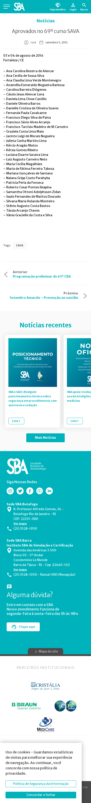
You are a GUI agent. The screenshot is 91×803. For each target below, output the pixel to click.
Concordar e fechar (41, 795)
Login (73, 9)
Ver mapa (20, 523)
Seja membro (58, 9)
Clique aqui (27, 627)
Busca (84, 9)
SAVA (19, 245)
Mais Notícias (45, 438)
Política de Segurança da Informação (41, 784)
